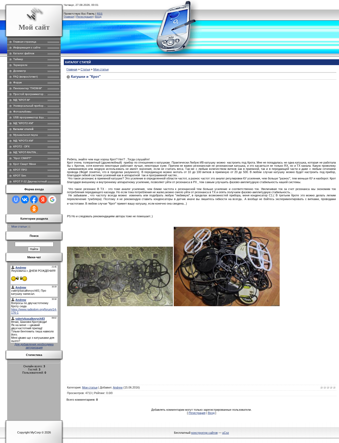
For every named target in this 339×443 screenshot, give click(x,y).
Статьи (85, 69)
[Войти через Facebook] (34, 200)
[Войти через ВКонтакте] (25, 200)
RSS (99, 13)
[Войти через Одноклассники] (34, 209)
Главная (69, 16)
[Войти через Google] (52, 199)
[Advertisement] (201, 118)
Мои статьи (19, 226)
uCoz (225, 432)
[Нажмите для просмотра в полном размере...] (120, 305)
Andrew (118, 387)
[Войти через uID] (16, 200)
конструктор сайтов (204, 432)
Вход (98, 16)
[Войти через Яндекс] (43, 200)
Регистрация (84, 16)
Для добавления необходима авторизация (34, 346)
